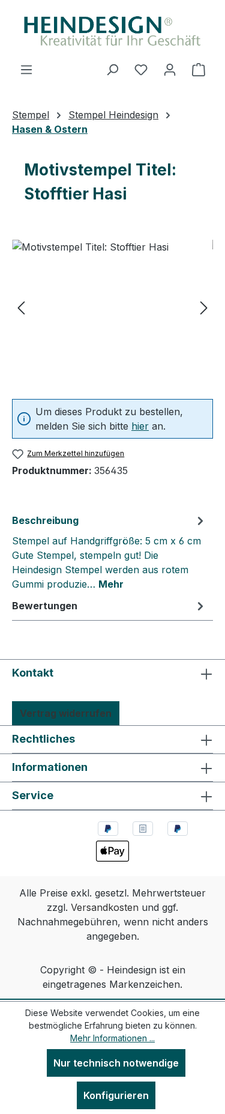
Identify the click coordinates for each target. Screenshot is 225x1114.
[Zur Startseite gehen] (113, 30)
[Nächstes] (204, 307)
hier (140, 426)
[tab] (109, 551)
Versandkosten (105, 907)
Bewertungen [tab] (44, 606)
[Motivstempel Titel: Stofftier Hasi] (112, 307)
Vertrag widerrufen (66, 713)
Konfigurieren (116, 1095)
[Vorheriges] (21, 307)
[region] (112, 307)
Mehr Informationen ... (112, 1038)
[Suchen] (112, 69)
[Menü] (26, 69)
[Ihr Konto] (169, 69)
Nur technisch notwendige (116, 1063)
